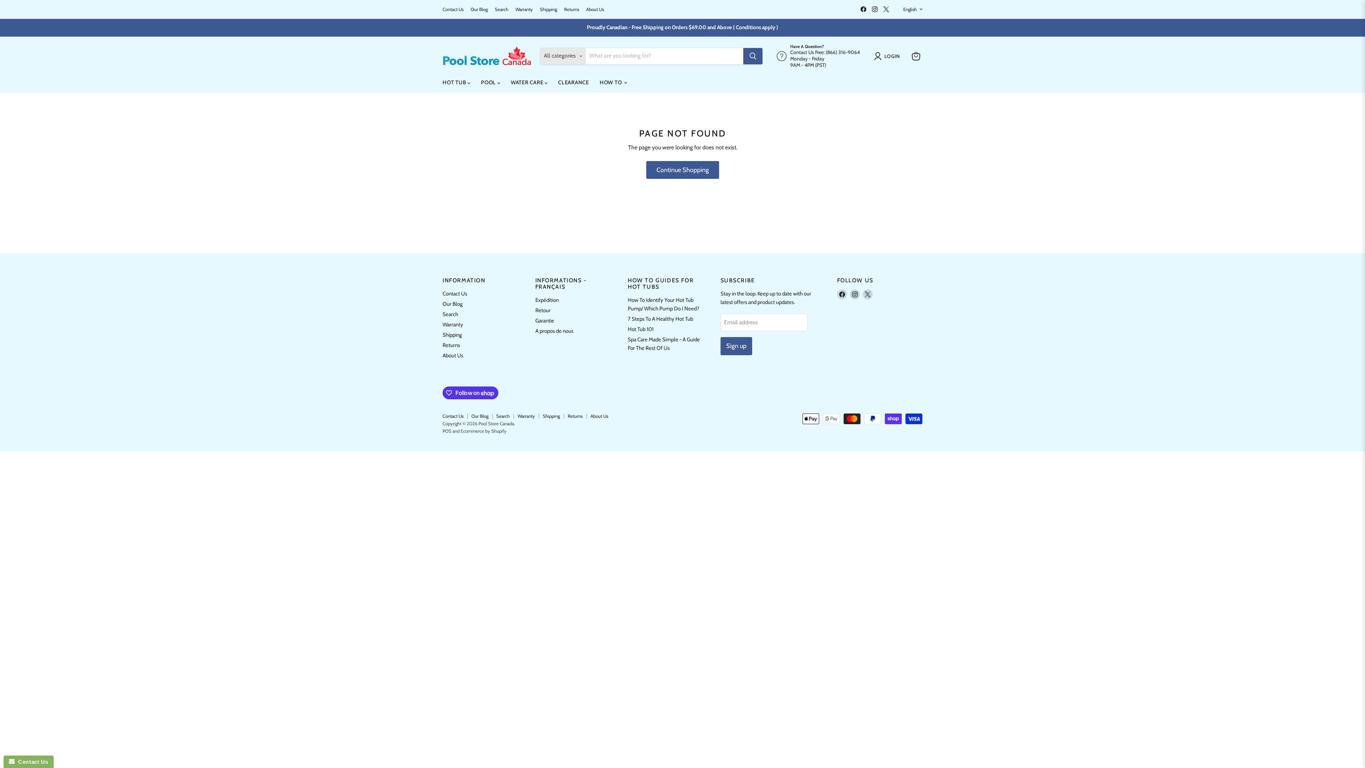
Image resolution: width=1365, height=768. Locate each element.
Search (501, 9)
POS (447, 431)
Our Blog (479, 9)
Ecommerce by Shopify (484, 431)
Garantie (544, 321)
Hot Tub (455, 82)
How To (611, 82)
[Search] (752, 56)
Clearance (573, 82)
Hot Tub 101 (641, 329)
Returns (571, 9)
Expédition (547, 300)
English (910, 9)
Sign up (736, 346)
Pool (489, 82)
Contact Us (453, 9)
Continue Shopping (683, 170)
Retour (543, 310)
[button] (888, 56)
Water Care (528, 82)
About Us (595, 9)
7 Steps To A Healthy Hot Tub (660, 319)
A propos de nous (554, 331)
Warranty (524, 9)
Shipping (548, 9)
